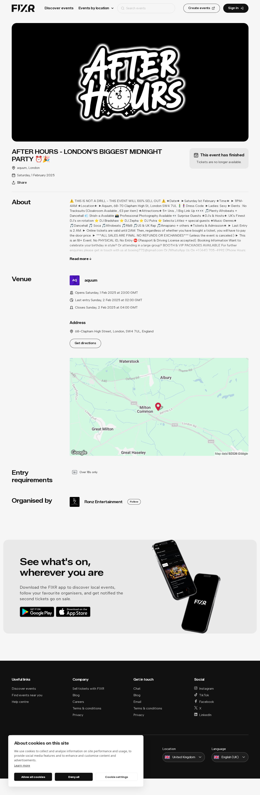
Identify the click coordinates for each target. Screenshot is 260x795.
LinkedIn (205, 715)
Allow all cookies (33, 777)
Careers (78, 702)
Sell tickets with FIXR (88, 689)
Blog (76, 695)
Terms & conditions (87, 708)
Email (137, 702)
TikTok (204, 695)
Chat (137, 689)
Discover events (59, 8)
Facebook (206, 702)
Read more (79, 259)
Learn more (22, 765)
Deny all (73, 777)
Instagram (206, 689)
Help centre (20, 702)
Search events (136, 8)
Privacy (78, 715)
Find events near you (27, 695)
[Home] (23, 8)
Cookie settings (116, 777)
